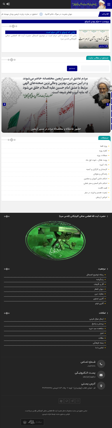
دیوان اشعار (99, 289)
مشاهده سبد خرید (96, 328)
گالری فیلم (99, 303)
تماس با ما (99, 348)
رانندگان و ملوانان (100, 174)
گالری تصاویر (98, 299)
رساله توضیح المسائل (95, 275)
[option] (56, 105)
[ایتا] (66, 400)
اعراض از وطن (101, 197)
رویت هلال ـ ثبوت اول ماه (96, 160)
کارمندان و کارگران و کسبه (96, 169)
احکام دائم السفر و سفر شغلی (95, 183)
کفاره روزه (103, 150)
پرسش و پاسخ (98, 324)
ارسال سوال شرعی (96, 319)
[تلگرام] (72, 400)
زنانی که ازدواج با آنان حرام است (60, 32)
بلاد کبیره (103, 164)
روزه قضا (103, 146)
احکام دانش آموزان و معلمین (95, 178)
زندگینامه (100, 279)
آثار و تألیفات (99, 284)
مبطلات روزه (102, 155)
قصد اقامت (102, 188)
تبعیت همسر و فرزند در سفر (96, 192)
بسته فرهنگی (98, 343)
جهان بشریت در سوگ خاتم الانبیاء (66, 14)
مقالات (101, 338)
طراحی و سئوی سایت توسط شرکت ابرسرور (56, 414)
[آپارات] (61, 400)
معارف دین (99, 294)
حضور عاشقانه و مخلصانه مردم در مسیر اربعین (56, 129)
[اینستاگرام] (77, 400)
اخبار (102, 333)
